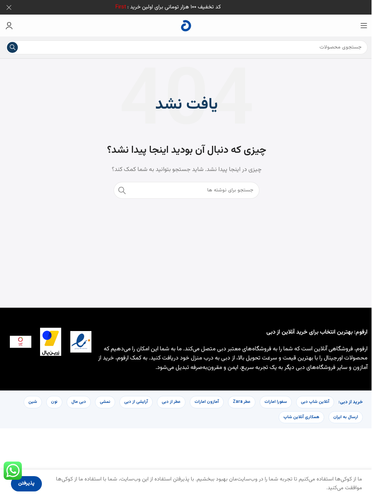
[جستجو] (12, 47)
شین (32, 401)
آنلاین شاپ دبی (315, 401)
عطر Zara (242, 401)
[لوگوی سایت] (186, 26)
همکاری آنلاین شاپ (301, 417)
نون (54, 401)
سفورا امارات (275, 401)
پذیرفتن (26, 483)
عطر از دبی (171, 401)
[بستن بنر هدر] (9, 7)
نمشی (105, 401)
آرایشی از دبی (136, 401)
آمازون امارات (207, 401)
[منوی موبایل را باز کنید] (364, 25)
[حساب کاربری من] (9, 25)
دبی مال (78, 401)
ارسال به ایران (345, 417)
